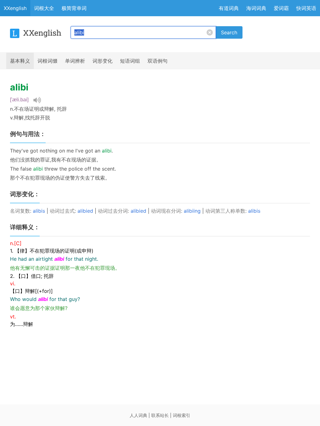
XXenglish (15, 8)
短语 (130, 61)
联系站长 (160, 415)
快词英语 (306, 8)
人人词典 (138, 415)
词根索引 (181, 415)
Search (229, 32)
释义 (20, 61)
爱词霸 (281, 8)
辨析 (75, 61)
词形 (102, 61)
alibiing (192, 211)
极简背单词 (74, 8)
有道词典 (229, 8)
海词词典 (256, 8)
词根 (48, 61)
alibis (39, 211)
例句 (158, 61)
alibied (85, 211)
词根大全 (44, 8)
